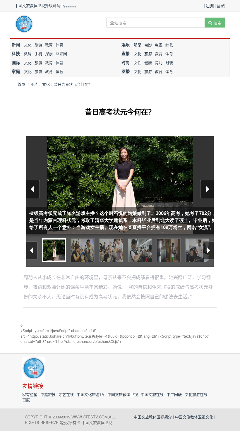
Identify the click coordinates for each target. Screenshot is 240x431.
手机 (38, 53)
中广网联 (174, 394)
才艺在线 (66, 394)
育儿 (158, 62)
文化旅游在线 (196, 394)
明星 (137, 44)
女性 (137, 62)
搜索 (217, 22)
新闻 (16, 44)
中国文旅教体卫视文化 (194, 417)
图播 (125, 71)
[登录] (220, 5)
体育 (59, 44)
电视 (158, 44)
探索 (49, 53)
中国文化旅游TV (90, 394)
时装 (169, 62)
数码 (28, 53)
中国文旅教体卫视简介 (153, 417)
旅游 (38, 44)
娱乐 (125, 44)
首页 (21, 84)
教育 (49, 44)
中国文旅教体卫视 (122, 394)
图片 (34, 84)
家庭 (16, 71)
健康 (148, 62)
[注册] (209, 5)
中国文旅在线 (152, 394)
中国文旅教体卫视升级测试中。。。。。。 (46, 5)
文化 (28, 44)
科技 (16, 53)
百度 (26, 399)
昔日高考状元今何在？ (73, 84)
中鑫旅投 (48, 394)
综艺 (169, 44)
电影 (148, 44)
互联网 (61, 53)
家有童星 (29, 394)
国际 (16, 62)
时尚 (125, 62)
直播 (125, 53)
